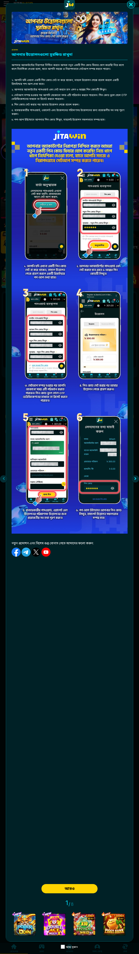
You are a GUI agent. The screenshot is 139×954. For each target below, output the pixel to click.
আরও (70, 888)
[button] (3, 479)
